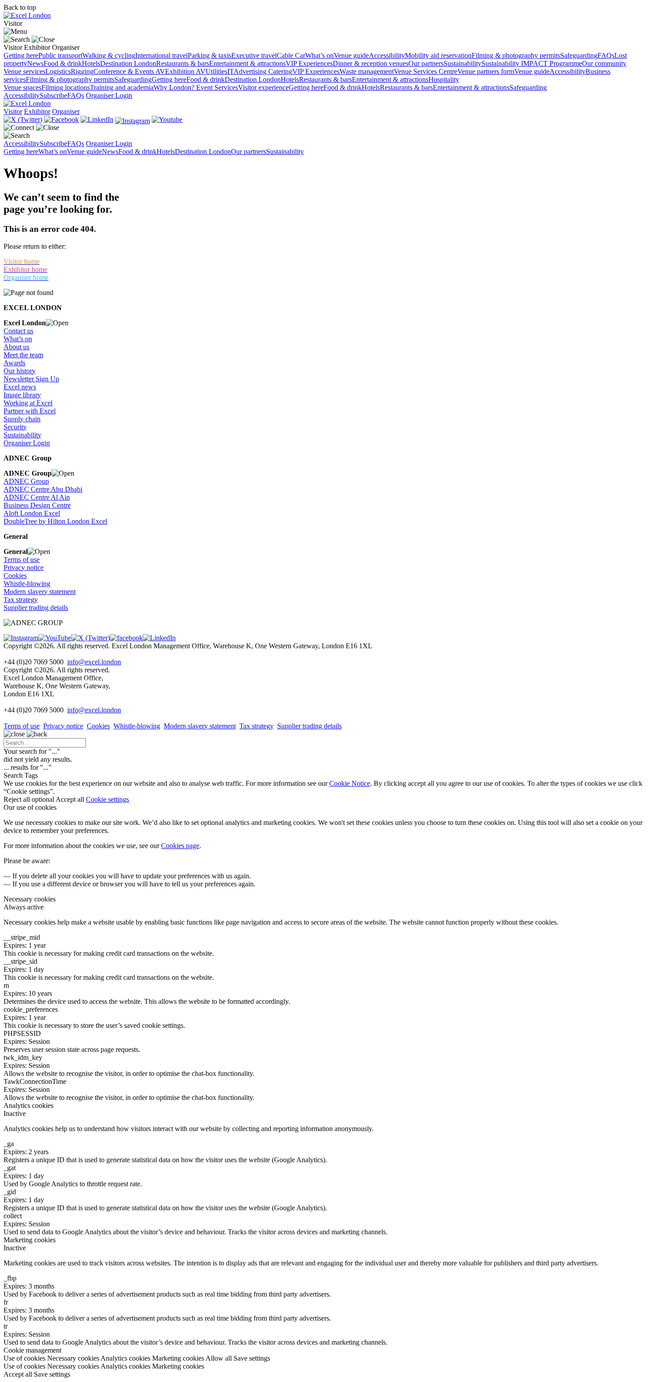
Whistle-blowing (27, 583)
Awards (14, 363)
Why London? (174, 87)
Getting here (21, 55)
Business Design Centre (37, 505)
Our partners (426, 63)
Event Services (217, 87)
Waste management (366, 71)
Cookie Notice (349, 783)
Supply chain (22, 419)
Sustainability (462, 63)
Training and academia (121, 87)
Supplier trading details (36, 607)
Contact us (18, 331)
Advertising (251, 71)
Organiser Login (109, 95)
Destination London (128, 63)
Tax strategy (21, 599)
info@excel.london (94, 662)
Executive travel (254, 55)
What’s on (319, 55)
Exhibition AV (185, 71)
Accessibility (387, 55)
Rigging (82, 71)
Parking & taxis (209, 55)
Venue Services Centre (425, 71)
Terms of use (22, 559)
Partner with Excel (30, 411)
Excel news (20, 387)
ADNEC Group (26, 481)
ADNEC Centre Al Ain (37, 497)
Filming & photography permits (516, 55)
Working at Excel (28, 403)
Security (15, 427)
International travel (161, 55)
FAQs (605, 55)
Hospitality (443, 79)
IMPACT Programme (551, 63)
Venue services (24, 71)
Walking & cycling (108, 55)
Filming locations (65, 87)
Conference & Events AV (129, 71)
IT (230, 71)
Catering (280, 71)
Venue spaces (22, 87)
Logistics (58, 71)
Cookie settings (107, 799)
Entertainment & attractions (247, 63)
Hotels (91, 63)
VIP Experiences (309, 63)
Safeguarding (578, 55)
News (35, 63)
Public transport (60, 55)
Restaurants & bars (182, 63)
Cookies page (180, 845)
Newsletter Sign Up (31, 379)
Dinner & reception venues (370, 63)
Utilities (216, 71)
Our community (604, 63)
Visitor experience (263, 87)
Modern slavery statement (40, 591)
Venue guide (351, 55)
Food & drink (63, 63)
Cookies (15, 575)
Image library (22, 395)
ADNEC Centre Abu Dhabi (43, 489)
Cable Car (291, 55)
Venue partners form (485, 71)
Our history (20, 371)
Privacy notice (24, 567)
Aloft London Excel (32, 513)
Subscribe (53, 95)
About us (16, 347)
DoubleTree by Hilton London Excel (55, 521)
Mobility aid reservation (438, 55)
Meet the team (23, 355)
